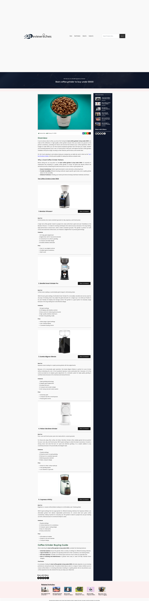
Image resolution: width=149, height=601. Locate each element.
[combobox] (110, 36)
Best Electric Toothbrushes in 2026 (105, 109)
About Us (84, 36)
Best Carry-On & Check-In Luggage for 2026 (102, 595)
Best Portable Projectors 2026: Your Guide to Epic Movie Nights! (91, 595)
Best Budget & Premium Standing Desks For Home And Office (106, 124)
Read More (103, 100)
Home (71, 36)
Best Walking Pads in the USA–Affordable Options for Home (46, 595)
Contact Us (91, 36)
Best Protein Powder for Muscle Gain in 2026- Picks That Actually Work (68, 595)
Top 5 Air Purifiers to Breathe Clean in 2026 (106, 99)
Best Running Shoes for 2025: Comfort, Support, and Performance (57, 595)
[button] (83, 133)
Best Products (77, 36)
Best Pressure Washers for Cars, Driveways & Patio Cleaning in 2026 (79, 595)
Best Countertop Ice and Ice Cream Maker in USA (106, 119)
